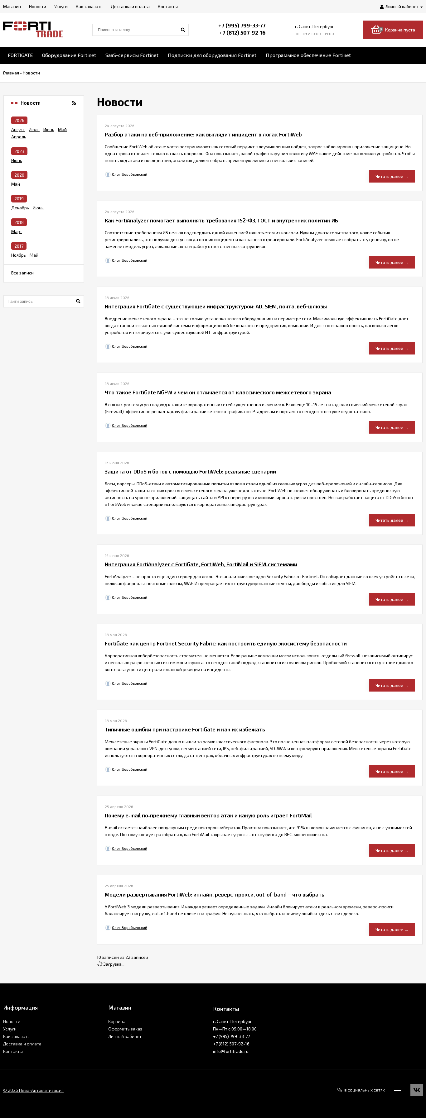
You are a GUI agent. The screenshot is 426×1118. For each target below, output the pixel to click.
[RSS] (74, 103)
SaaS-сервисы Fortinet (131, 55)
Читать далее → (392, 176)
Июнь (48, 129)
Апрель (18, 136)
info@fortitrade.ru (231, 1051)
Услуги (10, 1028)
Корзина (116, 1021)
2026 (19, 120)
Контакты (13, 1051)
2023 (19, 151)
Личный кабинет (125, 1036)
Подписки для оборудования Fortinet (212, 55)
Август (18, 129)
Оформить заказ (125, 1028)
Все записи (22, 272)
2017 (18, 246)
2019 (19, 198)
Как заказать (16, 1036)
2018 (19, 222)
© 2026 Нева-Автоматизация (33, 1090)
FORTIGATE (20, 55)
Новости (11, 1021)
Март (16, 231)
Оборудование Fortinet (69, 55)
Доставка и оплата (22, 1043)
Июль (34, 129)
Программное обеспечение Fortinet (308, 55)
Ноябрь (18, 255)
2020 (19, 175)
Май (62, 129)
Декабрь (20, 207)
